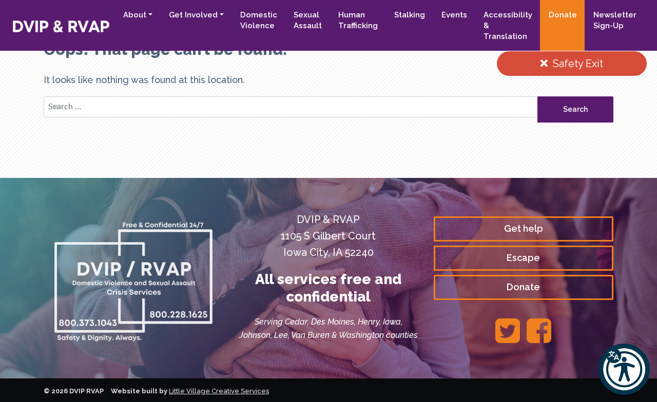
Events (454, 14)
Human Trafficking (358, 20)
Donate (563, 14)
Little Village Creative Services (219, 391)
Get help (523, 228)
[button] (624, 369)
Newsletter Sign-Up (614, 20)
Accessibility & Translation (508, 25)
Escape (523, 257)
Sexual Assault (308, 20)
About (134, 14)
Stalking (409, 14)
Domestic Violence (258, 20)
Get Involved (193, 14)
